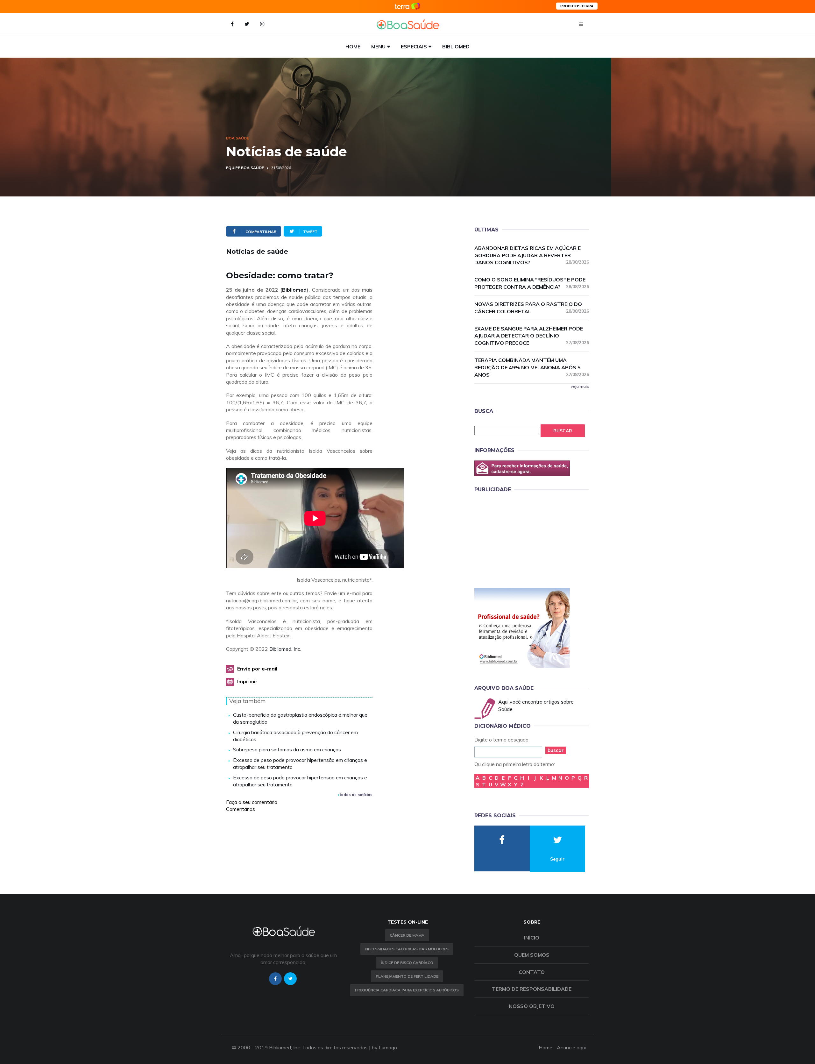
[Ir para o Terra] (407, 6)
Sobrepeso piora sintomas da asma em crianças (287, 749)
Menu (378, 46)
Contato (532, 972)
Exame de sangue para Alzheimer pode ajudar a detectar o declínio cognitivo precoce (531, 335)
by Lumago (384, 1047)
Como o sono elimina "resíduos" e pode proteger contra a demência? (531, 283)
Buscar (562, 431)
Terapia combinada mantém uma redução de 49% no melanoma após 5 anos (531, 367)
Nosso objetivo (532, 1006)
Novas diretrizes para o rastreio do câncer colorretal (531, 308)
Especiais (414, 46)
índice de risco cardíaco (407, 962)
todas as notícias (356, 794)
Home (352, 46)
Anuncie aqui (571, 1047)
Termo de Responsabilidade (531, 989)
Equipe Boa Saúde (245, 167)
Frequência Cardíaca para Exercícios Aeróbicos (407, 990)
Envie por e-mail (257, 668)
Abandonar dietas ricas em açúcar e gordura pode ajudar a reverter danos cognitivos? (531, 255)
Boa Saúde (237, 138)
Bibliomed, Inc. (285, 649)
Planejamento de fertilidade (407, 976)
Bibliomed (456, 46)
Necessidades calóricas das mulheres (407, 949)
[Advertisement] (522, 539)
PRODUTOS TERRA (576, 6)
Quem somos (531, 955)
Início (531, 937)
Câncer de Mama (407, 935)
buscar (556, 750)
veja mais (580, 386)
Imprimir (247, 681)
